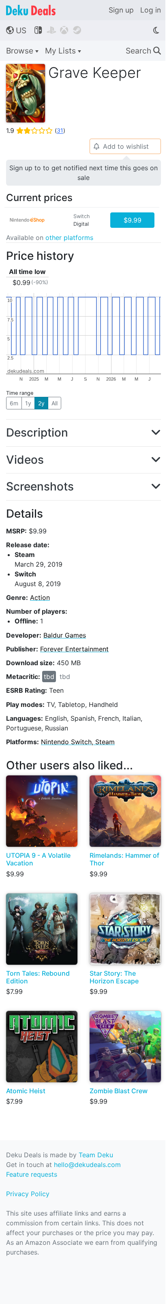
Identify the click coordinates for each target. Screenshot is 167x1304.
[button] (83, 433)
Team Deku (96, 1155)
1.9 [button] (35, 130)
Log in (150, 10)
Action (40, 597)
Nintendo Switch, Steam (78, 742)
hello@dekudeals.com (87, 1165)
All (54, 403)
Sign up (121, 10)
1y (28, 403)
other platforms (69, 237)
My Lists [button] (61, 51)
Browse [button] (20, 51)
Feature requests (31, 1174)
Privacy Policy (27, 1194)
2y (41, 403)
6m (14, 403)
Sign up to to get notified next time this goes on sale (83, 173)
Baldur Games (64, 635)
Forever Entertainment (74, 649)
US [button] (16, 30)
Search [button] (143, 51)
